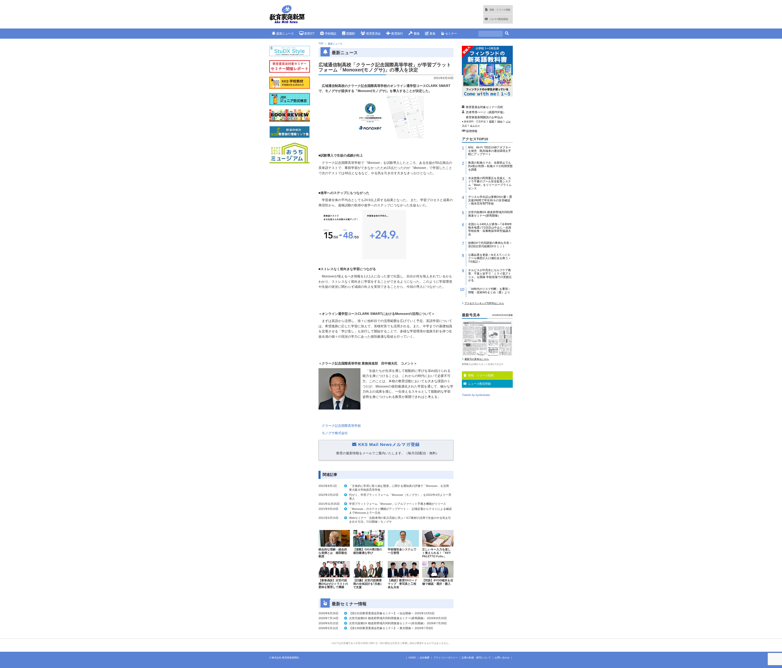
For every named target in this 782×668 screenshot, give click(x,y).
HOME (412, 657)
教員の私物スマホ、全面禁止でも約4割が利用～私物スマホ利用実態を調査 (490, 166)
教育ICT (309, 33)
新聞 (491, 121)
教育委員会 (373, 33)
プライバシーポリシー (445, 657)
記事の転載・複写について (476, 657)
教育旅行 (397, 33)
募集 (432, 33)
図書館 (350, 33)
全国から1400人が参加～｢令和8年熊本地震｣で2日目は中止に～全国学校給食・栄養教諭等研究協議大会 (490, 229)
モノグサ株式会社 (335, 433)
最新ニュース (285, 33)
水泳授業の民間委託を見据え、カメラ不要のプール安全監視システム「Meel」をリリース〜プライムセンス (490, 183)
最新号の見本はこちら (477, 359)
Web (499, 121)
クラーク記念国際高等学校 (341, 425)
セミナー (451, 33)
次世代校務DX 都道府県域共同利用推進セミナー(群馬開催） (490, 213)
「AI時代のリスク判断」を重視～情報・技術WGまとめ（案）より (489, 290)
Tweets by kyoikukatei (476, 394)
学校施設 (330, 33)
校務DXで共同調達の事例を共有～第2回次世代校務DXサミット (490, 244)
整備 (416, 33)
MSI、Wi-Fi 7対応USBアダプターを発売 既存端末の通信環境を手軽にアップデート (489, 151)
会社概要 (424, 657)
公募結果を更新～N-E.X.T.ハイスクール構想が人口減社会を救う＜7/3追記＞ (489, 258)
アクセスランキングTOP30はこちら (484, 303)
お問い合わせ (502, 657)
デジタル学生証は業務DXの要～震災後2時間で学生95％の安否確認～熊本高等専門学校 (490, 200)
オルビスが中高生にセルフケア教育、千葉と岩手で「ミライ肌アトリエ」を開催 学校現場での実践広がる (490, 275)
